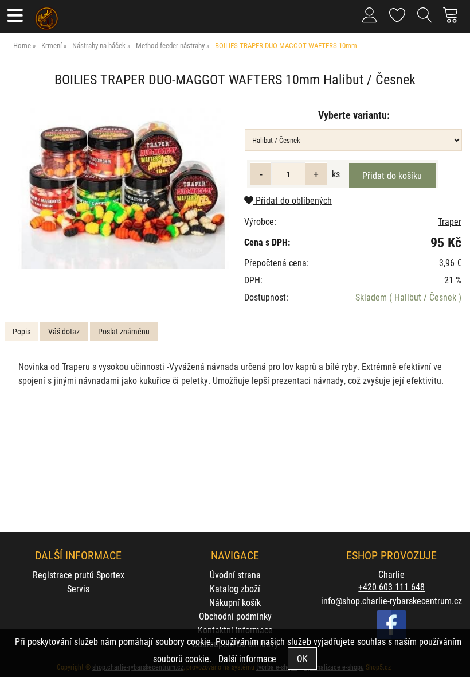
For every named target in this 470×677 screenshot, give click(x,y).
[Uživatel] (397, 13)
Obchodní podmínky (235, 616)
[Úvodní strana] (46, 14)
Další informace (247, 658)
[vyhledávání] (424, 19)
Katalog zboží (235, 588)
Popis (21, 331)
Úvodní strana (235, 575)
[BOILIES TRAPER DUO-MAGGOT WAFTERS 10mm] (123, 186)
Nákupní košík (235, 602)
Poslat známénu (124, 331)
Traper (449, 221)
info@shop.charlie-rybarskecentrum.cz (391, 600)
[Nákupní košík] (453, 19)
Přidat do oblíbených (292, 200)
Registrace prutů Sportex (78, 575)
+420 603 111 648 (391, 587)
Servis (78, 588)
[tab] (21, 331)
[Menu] (14, 16)
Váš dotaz (64, 331)
